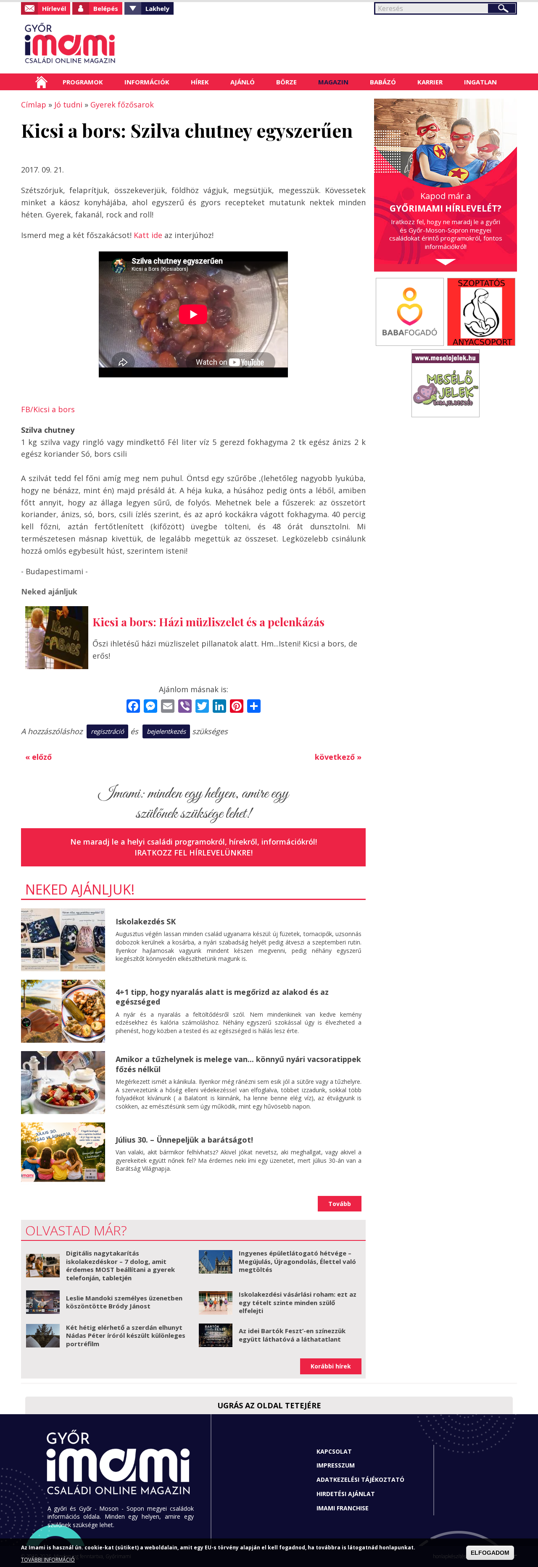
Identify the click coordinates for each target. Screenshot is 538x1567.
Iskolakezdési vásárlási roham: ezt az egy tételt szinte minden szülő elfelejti (297, 1302)
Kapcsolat (334, 1451)
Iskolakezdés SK (146, 921)
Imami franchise (342, 1508)
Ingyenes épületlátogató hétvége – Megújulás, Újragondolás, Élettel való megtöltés (297, 1261)
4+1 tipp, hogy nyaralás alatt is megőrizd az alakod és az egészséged (222, 997)
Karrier (430, 82)
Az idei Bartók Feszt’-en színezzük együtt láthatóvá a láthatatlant (292, 1334)
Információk (146, 82)
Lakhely (157, 8)
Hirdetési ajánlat (345, 1494)
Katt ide (148, 235)
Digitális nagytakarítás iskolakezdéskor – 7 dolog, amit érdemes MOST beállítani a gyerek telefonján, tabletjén (120, 1265)
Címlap (41, 81)
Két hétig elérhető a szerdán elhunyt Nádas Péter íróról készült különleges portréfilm (125, 1335)
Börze (286, 82)
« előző (38, 757)
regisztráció (107, 731)
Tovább (339, 1204)
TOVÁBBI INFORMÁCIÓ (48, 1560)
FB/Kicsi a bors (48, 409)
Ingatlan (480, 82)
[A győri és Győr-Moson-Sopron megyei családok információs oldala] (97, 44)
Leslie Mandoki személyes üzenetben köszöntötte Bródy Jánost (124, 1302)
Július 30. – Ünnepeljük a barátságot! (184, 1140)
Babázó (383, 82)
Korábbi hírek (331, 1366)
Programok (83, 82)
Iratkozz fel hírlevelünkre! (193, 853)
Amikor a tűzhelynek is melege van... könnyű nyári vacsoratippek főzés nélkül (238, 1064)
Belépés (105, 8)
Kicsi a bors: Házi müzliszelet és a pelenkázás (208, 621)
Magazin (333, 82)
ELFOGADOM (490, 1552)
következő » (338, 757)
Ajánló (242, 82)
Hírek (200, 82)
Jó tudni (68, 104)
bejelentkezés (166, 731)
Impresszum (335, 1465)
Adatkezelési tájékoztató (360, 1479)
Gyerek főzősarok (122, 104)
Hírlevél (54, 8)
